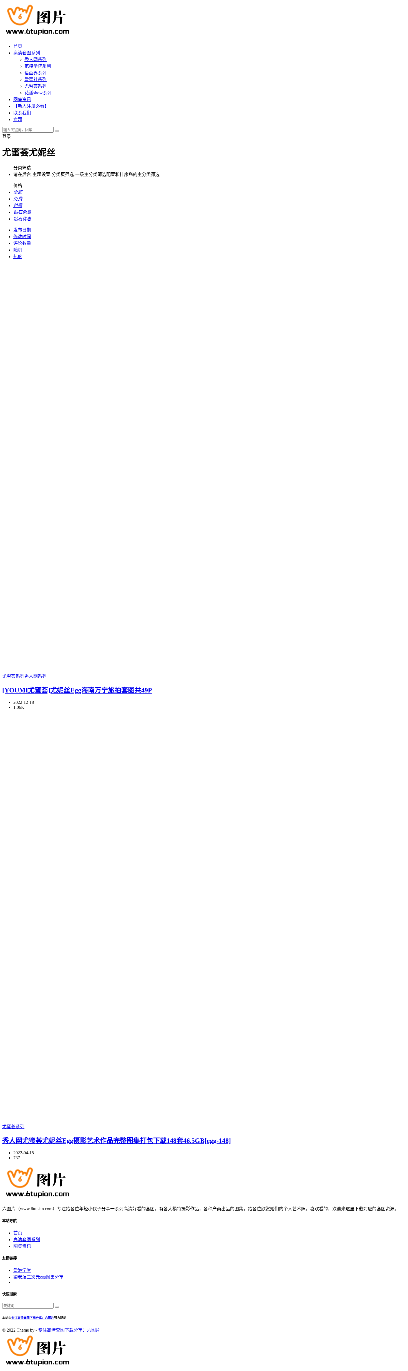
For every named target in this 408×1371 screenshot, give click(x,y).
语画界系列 (35, 72)
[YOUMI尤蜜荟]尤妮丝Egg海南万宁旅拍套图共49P (77, 690)
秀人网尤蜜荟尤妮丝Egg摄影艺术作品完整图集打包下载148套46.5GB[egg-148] (116, 1140)
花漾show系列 (38, 92)
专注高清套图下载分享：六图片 (32, 1317)
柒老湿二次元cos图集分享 (38, 1277)
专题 (17, 119)
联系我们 (22, 112)
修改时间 (22, 236)
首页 (17, 46)
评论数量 (22, 243)
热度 (17, 256)
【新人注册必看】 (31, 106)
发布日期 (22, 230)
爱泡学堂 (22, 1270)
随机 (17, 250)
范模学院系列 (37, 66)
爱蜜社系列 (35, 79)
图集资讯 (22, 99)
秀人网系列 (35, 59)
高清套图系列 (26, 53)
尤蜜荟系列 (35, 86)
